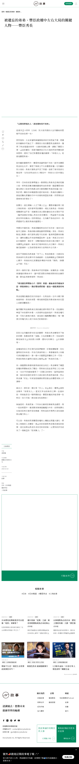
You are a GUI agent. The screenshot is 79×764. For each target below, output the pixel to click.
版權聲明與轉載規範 (10, 726)
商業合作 (40, 702)
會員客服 (52, 702)
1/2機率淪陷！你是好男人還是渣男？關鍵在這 (64, 667)
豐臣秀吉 (4, 488)
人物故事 (4, 490)
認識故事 (40, 698)
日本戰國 (8, 485)
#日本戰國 (32, 593)
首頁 (3, 12)
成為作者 (40, 706)
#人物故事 (53, 593)
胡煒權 (4, 453)
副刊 (66, 711)
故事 (3, 478)
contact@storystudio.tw (21, 729)
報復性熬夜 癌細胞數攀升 (37, 666)
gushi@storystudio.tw (19, 732)
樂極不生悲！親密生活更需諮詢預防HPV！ (13, 667)
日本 (3, 485)
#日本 (24, 593)
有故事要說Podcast (67, 698)
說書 (66, 706)
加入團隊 (40, 711)
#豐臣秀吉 (43, 593)
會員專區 (52, 698)
